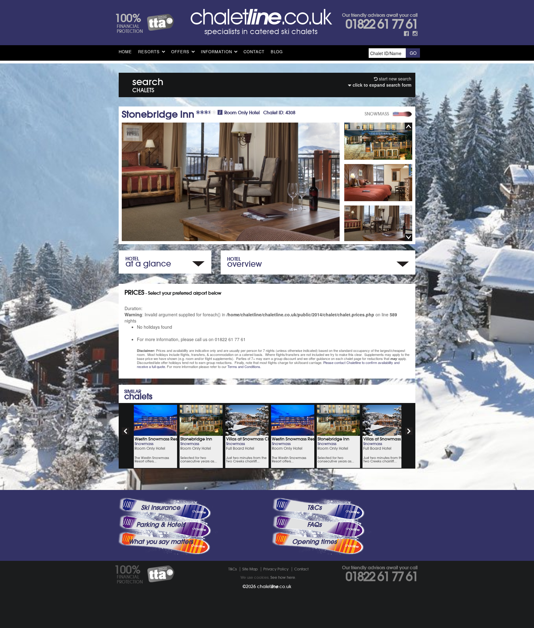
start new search (394, 79)
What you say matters (161, 542)
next (409, 431)
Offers (180, 51)
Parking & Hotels (160, 525)
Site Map (250, 569)
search (147, 84)
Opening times (314, 542)
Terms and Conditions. (244, 366)
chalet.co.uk (274, 586)
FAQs (314, 525)
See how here (282, 577)
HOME (125, 51)
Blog (277, 51)
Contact (254, 51)
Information (216, 51)
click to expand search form (381, 85)
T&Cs (314, 508)
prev (125, 431)
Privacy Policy (276, 569)
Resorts (149, 51)
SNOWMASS (377, 114)
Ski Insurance (160, 508)
